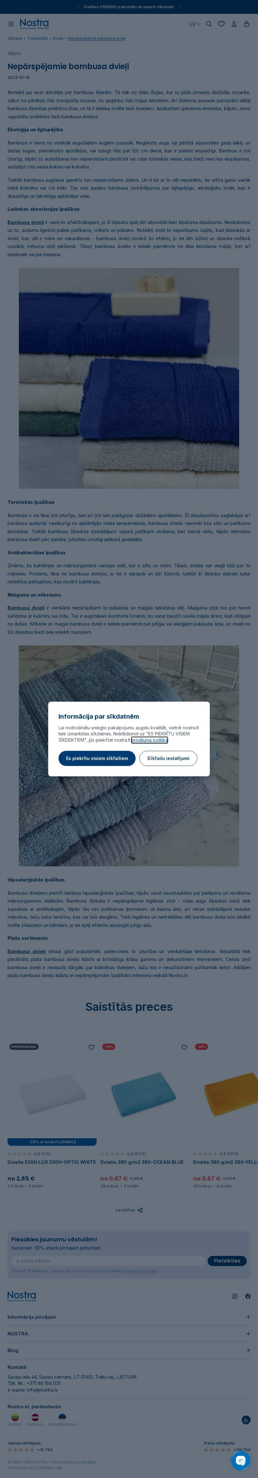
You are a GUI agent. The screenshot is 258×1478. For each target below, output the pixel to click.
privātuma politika (150, 740)
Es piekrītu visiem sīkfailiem (97, 758)
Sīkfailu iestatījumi (168, 758)
